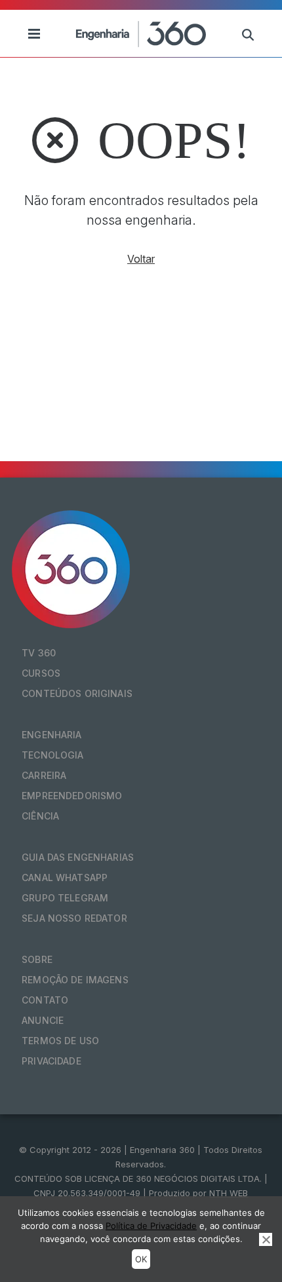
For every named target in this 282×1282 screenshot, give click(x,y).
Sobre (37, 959)
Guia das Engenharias (78, 857)
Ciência (40, 815)
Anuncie (43, 1020)
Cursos (41, 673)
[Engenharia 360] (141, 33)
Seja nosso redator (74, 918)
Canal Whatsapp (65, 877)
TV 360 (39, 652)
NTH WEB (228, 1193)
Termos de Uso (60, 1040)
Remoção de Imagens (75, 979)
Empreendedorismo (72, 795)
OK (141, 1259)
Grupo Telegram (65, 897)
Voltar (141, 258)
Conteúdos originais (77, 693)
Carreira (44, 775)
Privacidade (51, 1060)
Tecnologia (52, 755)
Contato (45, 1000)
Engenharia (51, 734)
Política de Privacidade (151, 1225)
